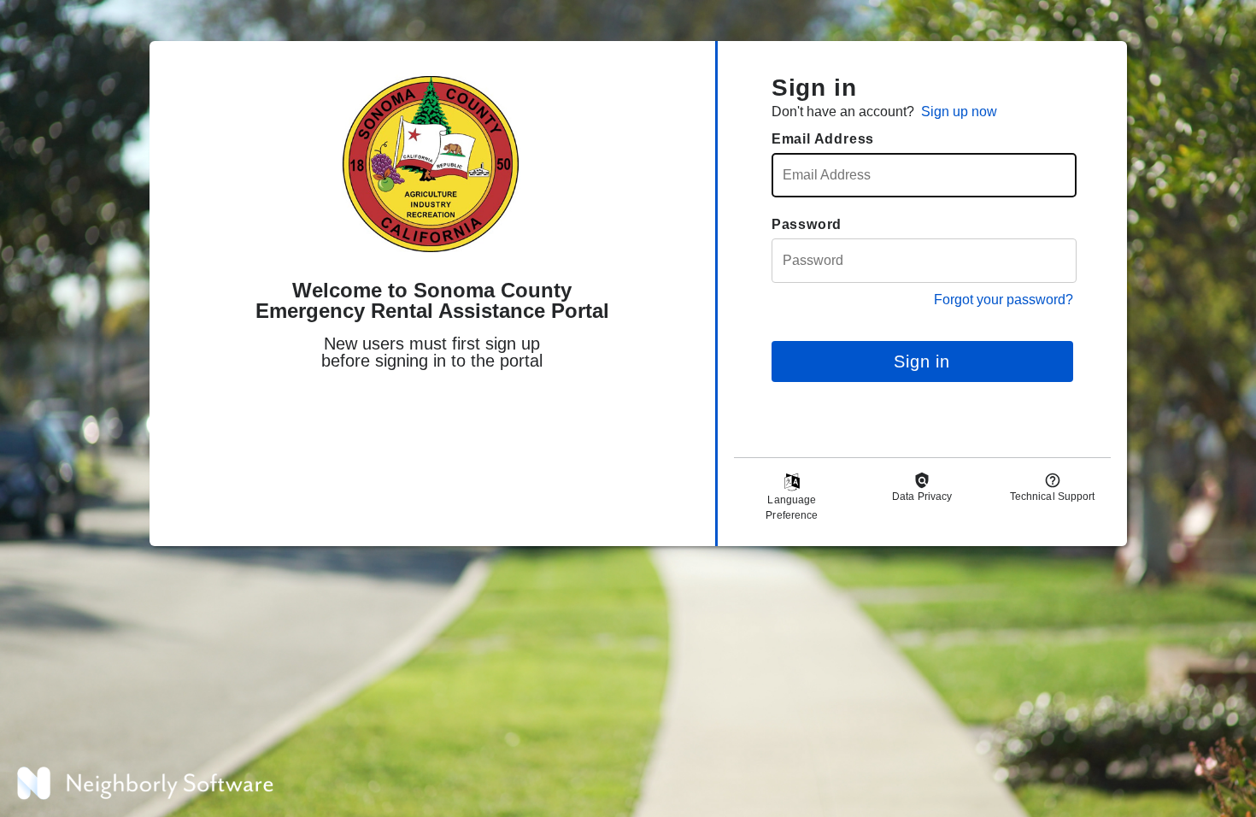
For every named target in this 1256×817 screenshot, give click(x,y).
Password (807, 224)
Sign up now (959, 111)
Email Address (823, 139)
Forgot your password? (1003, 300)
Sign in (922, 361)
